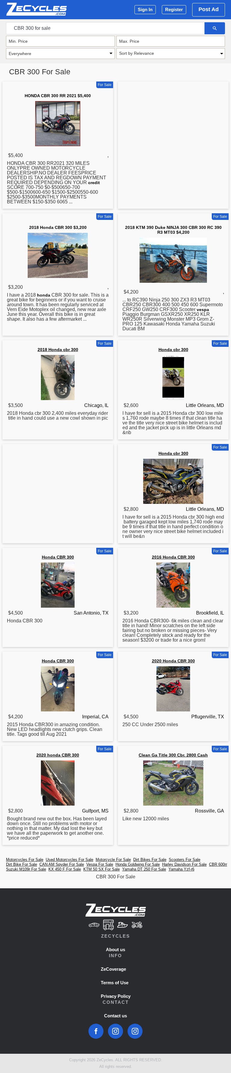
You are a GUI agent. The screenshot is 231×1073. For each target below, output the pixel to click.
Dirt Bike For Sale (21, 864)
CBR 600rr (218, 864)
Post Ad (209, 9)
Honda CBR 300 (58, 557)
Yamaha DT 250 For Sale (144, 869)
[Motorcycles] (137, 925)
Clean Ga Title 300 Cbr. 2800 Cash (173, 755)
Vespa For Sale (99, 864)
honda (43, 295)
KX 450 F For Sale (64, 869)
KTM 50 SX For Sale (101, 869)
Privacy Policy (116, 996)
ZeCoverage (113, 969)
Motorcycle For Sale (113, 859)
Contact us (115, 1015)
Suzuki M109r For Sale (26, 869)
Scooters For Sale (184, 859)
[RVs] (108, 925)
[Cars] (94, 925)
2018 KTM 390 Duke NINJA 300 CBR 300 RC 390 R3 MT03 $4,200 (173, 230)
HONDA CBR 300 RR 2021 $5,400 (58, 95)
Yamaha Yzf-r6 (181, 869)
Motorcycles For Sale (24, 859)
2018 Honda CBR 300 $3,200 (58, 227)
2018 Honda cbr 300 (58, 349)
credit (94, 182)
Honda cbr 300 (173, 349)
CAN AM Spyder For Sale (61, 864)
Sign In (145, 9)
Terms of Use (114, 982)
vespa (203, 309)
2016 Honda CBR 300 (173, 557)
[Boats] (123, 925)
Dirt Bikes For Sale (149, 859)
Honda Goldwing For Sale (138, 864)
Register (174, 9)
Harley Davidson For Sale (184, 864)
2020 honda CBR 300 (57, 755)
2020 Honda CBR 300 (173, 660)
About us (115, 949)
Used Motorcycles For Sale (69, 859)
